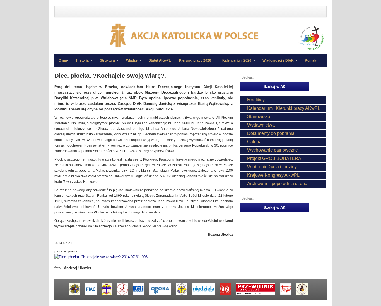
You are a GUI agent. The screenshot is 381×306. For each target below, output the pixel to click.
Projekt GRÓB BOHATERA (274, 158)
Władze (130, 63)
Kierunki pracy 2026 (193, 63)
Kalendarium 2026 (234, 63)
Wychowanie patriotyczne (272, 150)
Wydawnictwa (261, 125)
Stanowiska (258, 116)
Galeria (254, 141)
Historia (80, 63)
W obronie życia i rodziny (272, 166)
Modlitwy (256, 100)
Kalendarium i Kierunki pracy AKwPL (283, 108)
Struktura (105, 63)
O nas (63, 60)
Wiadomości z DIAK (276, 63)
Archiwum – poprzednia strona (277, 183)
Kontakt (311, 60)
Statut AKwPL (160, 60)
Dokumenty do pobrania (271, 133)
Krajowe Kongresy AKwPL (273, 175)
